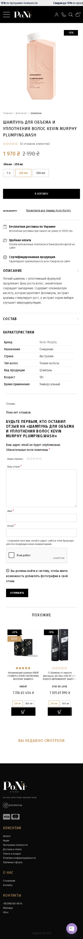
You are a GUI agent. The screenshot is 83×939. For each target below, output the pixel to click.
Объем (7, 164)
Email (11, 526)
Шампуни (36, 113)
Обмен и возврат (12, 853)
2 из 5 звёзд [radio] (31, 458)
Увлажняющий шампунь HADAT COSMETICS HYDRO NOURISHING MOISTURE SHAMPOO (23, 675)
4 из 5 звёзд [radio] (37, 458)
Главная (7, 113)
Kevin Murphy (63, 210)
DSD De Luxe (59, 686)
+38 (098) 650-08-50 (12, 903)
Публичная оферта (12, 862)
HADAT (23, 686)
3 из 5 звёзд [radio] (34, 458)
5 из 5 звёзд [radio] (40, 458)
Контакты (7, 885)
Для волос (21, 113)
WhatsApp (8, 908)
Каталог (7, 836)
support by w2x (41, 933)
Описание (12, 270)
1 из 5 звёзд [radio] (28, 458)
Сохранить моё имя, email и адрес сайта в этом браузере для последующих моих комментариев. (40, 542)
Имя (10, 511)
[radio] (8, 173)
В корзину (41, 193)
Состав (10, 319)
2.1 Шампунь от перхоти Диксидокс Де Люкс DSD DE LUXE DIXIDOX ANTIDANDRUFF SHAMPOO (60, 675)
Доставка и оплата (12, 849)
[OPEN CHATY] (71, 928)
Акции (6, 840)
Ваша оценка (15, 458)
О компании (9, 880)
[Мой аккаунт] (56, 14)
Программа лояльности (15, 845)
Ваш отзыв (14, 466)
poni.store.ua (15, 805)
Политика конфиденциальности (19, 858)
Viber (5, 912)
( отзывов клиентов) (35, 144)
